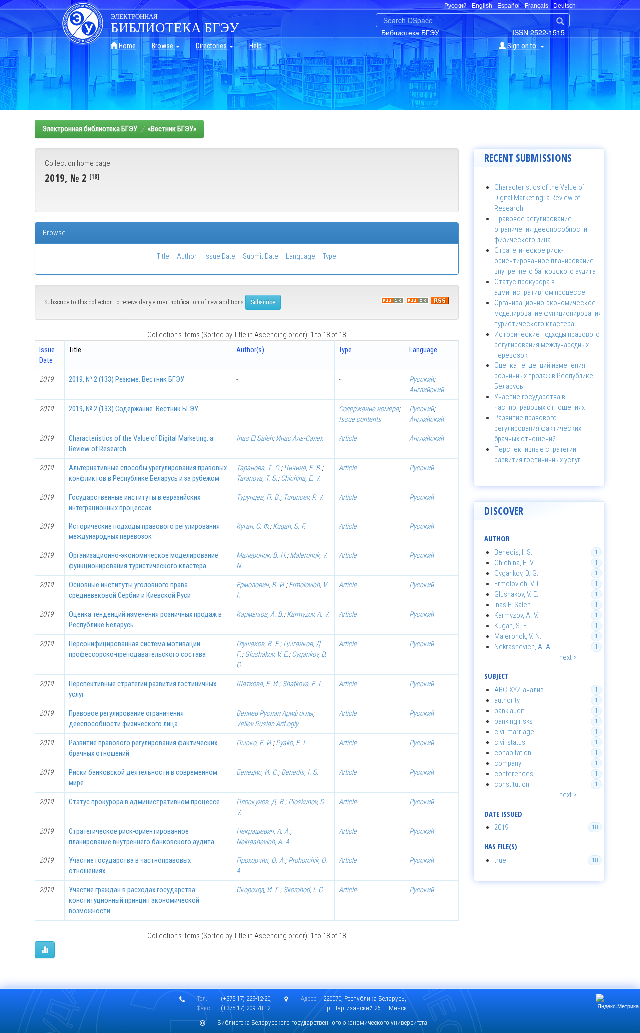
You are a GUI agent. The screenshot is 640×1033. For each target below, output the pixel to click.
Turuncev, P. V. (304, 497)
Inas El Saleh (254, 438)
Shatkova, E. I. (302, 683)
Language (301, 256)
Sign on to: (523, 46)
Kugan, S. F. (289, 526)
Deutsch (565, 5)
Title (163, 256)
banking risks (513, 721)
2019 (501, 827)
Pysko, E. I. (291, 742)
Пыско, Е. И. (254, 742)
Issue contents (360, 419)
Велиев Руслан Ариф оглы (275, 713)
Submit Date (260, 256)
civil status (510, 742)
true (500, 860)
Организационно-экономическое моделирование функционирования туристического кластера (548, 313)
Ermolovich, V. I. (517, 583)
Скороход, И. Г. (258, 889)
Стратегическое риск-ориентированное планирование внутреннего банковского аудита (545, 261)
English (482, 5)
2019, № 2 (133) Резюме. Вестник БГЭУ (126, 379)
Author (187, 256)
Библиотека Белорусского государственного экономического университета (323, 1022)
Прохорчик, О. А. (261, 860)
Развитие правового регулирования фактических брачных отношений (538, 428)
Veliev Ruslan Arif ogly (267, 723)
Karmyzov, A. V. (308, 614)
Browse (163, 46)
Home (127, 46)
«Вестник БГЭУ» (172, 128)
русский (455, 5)
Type (329, 256)
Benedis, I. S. (300, 772)
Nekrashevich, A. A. (264, 841)
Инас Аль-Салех (299, 438)
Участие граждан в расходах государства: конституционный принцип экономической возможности (134, 900)
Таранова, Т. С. (258, 467)
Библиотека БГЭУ (411, 32)
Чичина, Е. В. (303, 467)
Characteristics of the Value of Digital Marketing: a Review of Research (539, 198)
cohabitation (513, 752)
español (509, 5)
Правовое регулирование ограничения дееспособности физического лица (541, 229)
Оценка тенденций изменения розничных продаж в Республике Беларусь (544, 376)
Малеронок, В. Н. (261, 555)
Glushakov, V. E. (267, 654)
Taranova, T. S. (257, 478)
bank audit (509, 710)
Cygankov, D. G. (516, 573)
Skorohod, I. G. (304, 889)
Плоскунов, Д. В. (261, 801)
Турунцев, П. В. (258, 497)
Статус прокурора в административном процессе (144, 801)
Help (256, 46)
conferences (514, 773)
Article (348, 438)
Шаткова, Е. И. (258, 683)
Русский (422, 379)
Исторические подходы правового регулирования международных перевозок (547, 345)
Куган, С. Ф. (253, 526)
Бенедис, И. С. (257, 772)
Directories (212, 46)
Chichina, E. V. (300, 478)
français (536, 5)
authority (507, 700)
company (508, 763)
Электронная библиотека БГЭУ (90, 128)
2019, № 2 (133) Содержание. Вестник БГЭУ (133, 408)
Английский (427, 389)
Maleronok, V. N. (518, 636)
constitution (512, 784)
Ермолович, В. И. (261, 584)
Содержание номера (369, 408)
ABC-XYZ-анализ (519, 689)
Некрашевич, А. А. (263, 831)
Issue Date (220, 256)
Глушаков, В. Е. (258, 643)
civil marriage (514, 731)
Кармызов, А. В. (260, 614)
